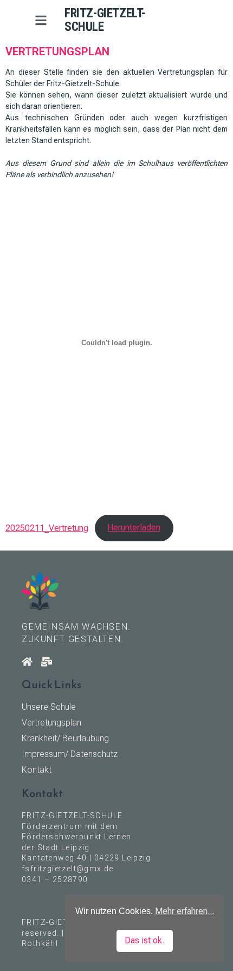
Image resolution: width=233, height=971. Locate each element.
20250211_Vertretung (46, 527)
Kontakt (36, 770)
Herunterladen (133, 527)
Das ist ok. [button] (145, 940)
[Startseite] (27, 661)
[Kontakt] (46, 661)
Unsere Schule (49, 707)
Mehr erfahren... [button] (184, 911)
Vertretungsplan (51, 722)
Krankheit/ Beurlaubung (65, 738)
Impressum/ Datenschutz (70, 754)
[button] (41, 20)
